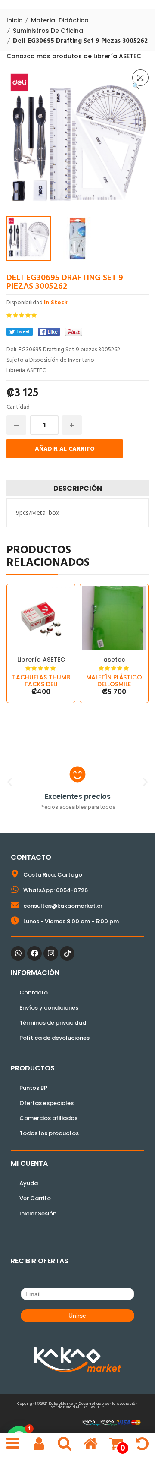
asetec (114, 659)
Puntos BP (33, 1088)
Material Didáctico (60, 20)
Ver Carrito (35, 1198)
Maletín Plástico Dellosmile (114, 680)
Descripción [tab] (77, 488)
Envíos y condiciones (48, 1008)
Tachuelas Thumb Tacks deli (41, 680)
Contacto (33, 992)
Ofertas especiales (46, 1103)
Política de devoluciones (54, 1038)
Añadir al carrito (65, 449)
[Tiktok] (67, 953)
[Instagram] (50, 953)
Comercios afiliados (48, 1118)
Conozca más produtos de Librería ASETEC (73, 56)
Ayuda (28, 1183)
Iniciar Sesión (37, 1213)
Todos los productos (49, 1133)
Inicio (14, 20)
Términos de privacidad (52, 1023)
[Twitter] (19, 332)
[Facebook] (49, 332)
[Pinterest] (73, 332)
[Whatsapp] (18, 953)
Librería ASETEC (41, 659)
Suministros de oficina (48, 30)
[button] (140, 77)
